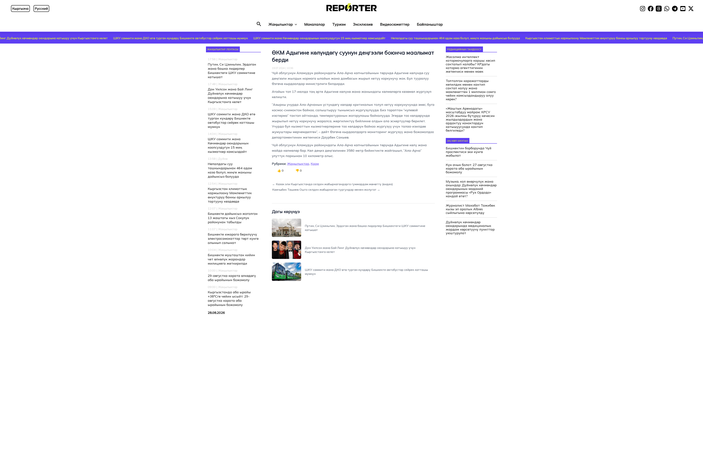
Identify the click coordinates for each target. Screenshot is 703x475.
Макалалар (314, 24)
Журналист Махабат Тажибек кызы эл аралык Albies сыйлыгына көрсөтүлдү (470, 209)
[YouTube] (683, 9)
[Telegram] (675, 9)
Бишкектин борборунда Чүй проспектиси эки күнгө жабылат (468, 151)
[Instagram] (643, 9)
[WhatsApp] (667, 9)
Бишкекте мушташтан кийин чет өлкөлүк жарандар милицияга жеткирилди (231, 259)
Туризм (339, 24)
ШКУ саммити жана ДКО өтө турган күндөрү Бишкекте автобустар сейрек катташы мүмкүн (144, 38)
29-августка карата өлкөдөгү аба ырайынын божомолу (232, 278)
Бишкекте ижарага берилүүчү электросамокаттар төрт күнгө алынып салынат (233, 238)
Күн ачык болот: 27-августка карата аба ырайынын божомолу (469, 168)
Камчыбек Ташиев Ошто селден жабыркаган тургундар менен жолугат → (326, 189)
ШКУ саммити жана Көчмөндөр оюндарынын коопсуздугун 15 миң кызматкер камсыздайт (283, 38)
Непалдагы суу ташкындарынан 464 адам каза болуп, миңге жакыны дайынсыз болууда (419, 38)
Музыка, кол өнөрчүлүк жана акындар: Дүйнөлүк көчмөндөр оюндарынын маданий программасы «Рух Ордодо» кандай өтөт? (471, 189)
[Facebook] (651, 9)
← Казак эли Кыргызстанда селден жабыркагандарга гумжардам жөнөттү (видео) (332, 184)
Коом (315, 164)
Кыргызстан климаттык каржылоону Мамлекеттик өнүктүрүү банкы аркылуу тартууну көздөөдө (560, 38)
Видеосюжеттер (395, 24)
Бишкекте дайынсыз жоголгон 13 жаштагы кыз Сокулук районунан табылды (233, 218)
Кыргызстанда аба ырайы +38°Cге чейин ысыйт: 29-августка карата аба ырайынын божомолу (229, 298)
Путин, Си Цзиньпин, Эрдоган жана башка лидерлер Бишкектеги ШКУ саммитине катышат (232, 70)
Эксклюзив (363, 24)
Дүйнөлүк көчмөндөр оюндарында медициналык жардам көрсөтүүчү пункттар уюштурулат (470, 227)
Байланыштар (430, 24)
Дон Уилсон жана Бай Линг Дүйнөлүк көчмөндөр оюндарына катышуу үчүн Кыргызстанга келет (230, 95)
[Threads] (659, 9)
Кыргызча (20, 8)
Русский (41, 8)
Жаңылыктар (281, 24)
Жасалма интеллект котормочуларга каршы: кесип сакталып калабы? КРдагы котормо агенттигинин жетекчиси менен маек (470, 64)
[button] (258, 24)
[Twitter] (691, 9)
